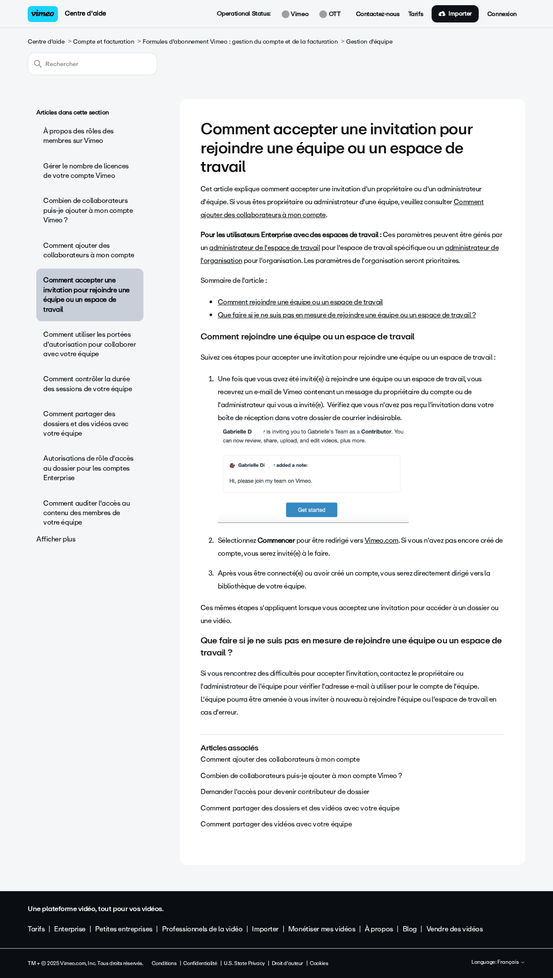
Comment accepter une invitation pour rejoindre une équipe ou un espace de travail (86, 294)
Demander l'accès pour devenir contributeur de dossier (284, 792)
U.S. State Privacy (244, 963)
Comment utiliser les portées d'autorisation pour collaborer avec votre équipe (89, 344)
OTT (333, 14)
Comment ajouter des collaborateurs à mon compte (88, 250)
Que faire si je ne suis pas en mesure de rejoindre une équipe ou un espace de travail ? (347, 315)
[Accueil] (43, 14)
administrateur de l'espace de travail (264, 247)
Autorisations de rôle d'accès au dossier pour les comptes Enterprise (88, 468)
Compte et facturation (103, 42)
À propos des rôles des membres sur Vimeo (78, 135)
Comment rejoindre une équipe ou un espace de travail (300, 302)
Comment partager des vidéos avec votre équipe (276, 824)
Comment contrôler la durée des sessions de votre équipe (87, 383)
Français (508, 962)
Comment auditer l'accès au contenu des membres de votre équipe (86, 513)
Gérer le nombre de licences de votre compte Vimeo (86, 170)
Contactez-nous (378, 14)
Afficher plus (56, 539)
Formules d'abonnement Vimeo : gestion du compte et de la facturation (240, 42)
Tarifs (415, 14)
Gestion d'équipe (369, 42)
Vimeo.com (381, 540)
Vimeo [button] (298, 14)
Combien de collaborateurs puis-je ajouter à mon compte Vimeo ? (88, 210)
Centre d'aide (85, 13)
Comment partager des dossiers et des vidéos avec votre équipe (85, 423)
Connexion (502, 14)
